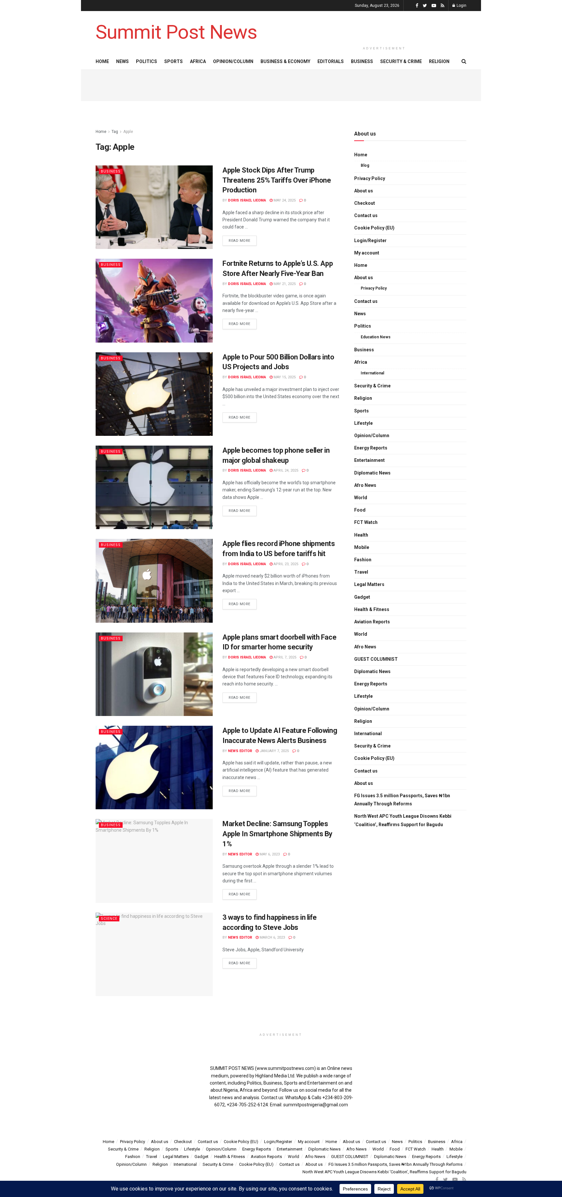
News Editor (240, 751)
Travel (361, 572)
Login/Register (370, 240)
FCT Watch (366, 522)
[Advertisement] (384, 26)
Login (461, 5)
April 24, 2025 (285, 470)
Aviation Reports (372, 621)
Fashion (362, 559)
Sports (173, 61)
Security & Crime (401, 61)
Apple (128, 131)
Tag (115, 131)
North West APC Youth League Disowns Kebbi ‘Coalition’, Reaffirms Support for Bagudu (402, 820)
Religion (439, 61)
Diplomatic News (372, 472)
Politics (146, 61)
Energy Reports (370, 447)
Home (102, 61)
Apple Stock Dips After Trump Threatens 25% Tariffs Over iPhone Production (276, 180)
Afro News (365, 485)
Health (361, 535)
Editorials (330, 61)
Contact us (366, 215)
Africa (198, 61)
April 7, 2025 (284, 657)
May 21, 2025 (284, 284)
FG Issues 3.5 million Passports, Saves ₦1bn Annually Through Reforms (402, 799)
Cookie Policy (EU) (374, 227)
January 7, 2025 (274, 751)
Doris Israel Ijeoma (247, 200)
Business (362, 61)
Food (360, 510)
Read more (239, 241)
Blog (365, 165)
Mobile (361, 547)
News (122, 61)
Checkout (364, 203)
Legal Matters (369, 584)
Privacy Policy (369, 178)
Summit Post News (176, 32)
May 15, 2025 (284, 377)
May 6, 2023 (269, 854)
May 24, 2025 (284, 200)
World (360, 497)
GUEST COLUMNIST (376, 659)
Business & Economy (285, 61)
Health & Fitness (371, 609)
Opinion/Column (233, 61)
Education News (376, 337)
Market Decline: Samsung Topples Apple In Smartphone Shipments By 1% (277, 834)
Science (109, 919)
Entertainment (369, 460)
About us (363, 190)
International (372, 373)
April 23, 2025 (285, 564)
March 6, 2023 (272, 937)
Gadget (362, 597)
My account (366, 252)
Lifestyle (363, 423)
